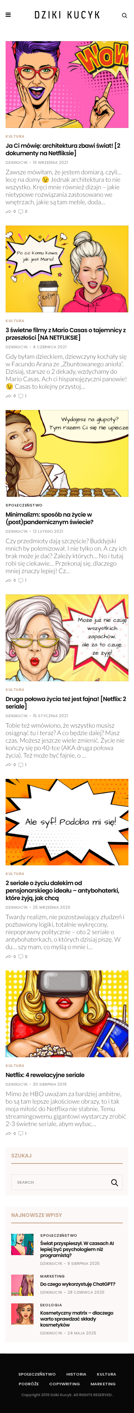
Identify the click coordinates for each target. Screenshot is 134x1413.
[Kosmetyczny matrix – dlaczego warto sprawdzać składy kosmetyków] (22, 1313)
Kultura (15, 136)
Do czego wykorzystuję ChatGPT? (77, 1284)
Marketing (52, 1276)
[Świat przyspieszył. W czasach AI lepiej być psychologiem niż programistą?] (22, 1244)
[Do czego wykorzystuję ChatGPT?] (22, 1285)
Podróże (29, 1384)
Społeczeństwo (24, 505)
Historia (76, 1374)
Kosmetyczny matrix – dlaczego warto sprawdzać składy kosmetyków (76, 1318)
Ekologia (51, 1305)
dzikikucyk (17, 163)
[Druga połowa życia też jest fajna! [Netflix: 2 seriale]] (67, 637)
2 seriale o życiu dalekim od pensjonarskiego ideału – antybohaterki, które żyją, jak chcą (62, 890)
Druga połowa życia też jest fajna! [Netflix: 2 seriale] (66, 703)
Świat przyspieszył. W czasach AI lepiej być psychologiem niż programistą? (77, 1249)
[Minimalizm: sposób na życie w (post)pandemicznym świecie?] (67, 453)
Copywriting (64, 1384)
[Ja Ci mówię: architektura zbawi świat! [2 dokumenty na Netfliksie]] (67, 84)
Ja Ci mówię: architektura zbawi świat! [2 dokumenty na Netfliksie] (63, 149)
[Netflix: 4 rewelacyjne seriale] (67, 1013)
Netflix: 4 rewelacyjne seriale (45, 1075)
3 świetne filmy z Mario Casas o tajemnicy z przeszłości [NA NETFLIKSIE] (66, 334)
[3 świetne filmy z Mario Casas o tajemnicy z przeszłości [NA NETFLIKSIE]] (67, 269)
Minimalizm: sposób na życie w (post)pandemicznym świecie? (49, 518)
